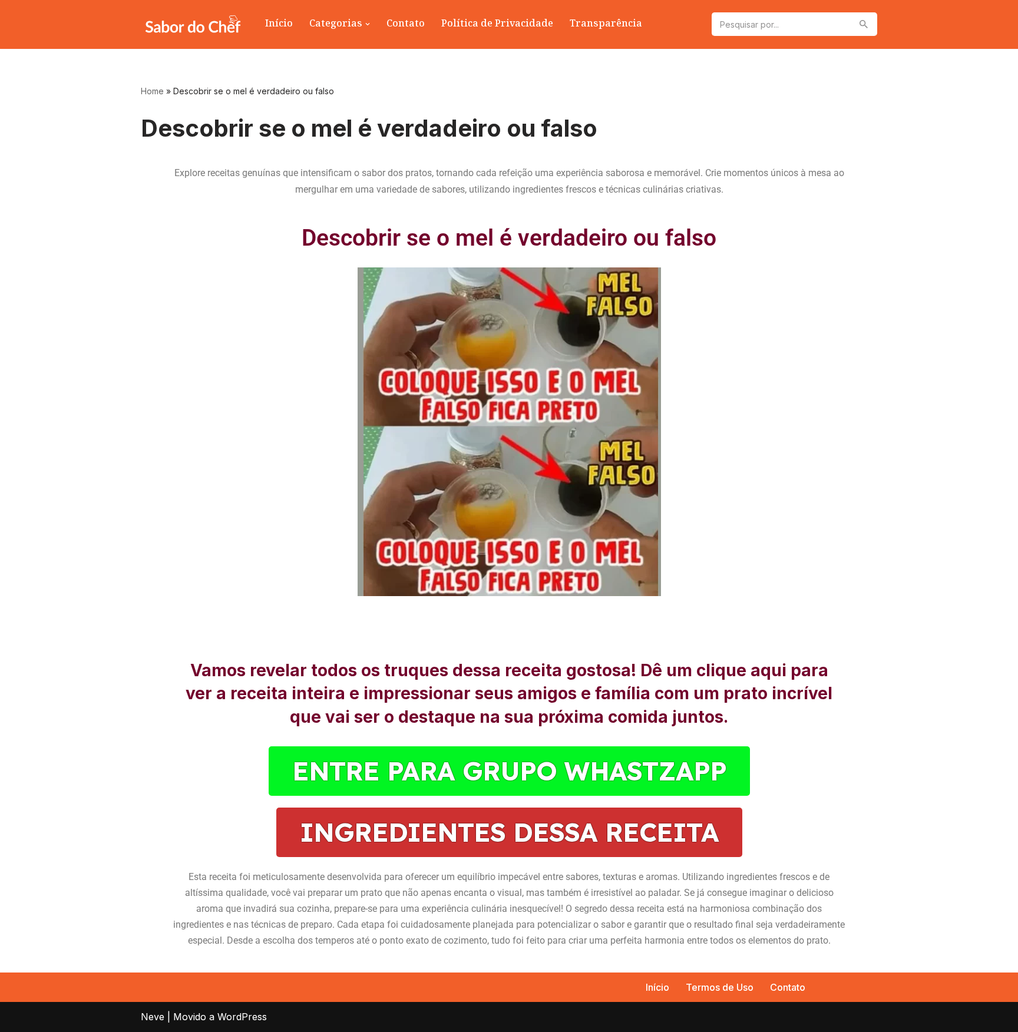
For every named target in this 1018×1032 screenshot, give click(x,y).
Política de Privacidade (497, 24)
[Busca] (864, 24)
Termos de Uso (719, 987)
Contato (405, 24)
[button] (367, 24)
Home (152, 91)
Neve (152, 1017)
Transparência (606, 24)
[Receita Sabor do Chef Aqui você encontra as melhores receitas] (193, 24)
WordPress (242, 1017)
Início (279, 24)
